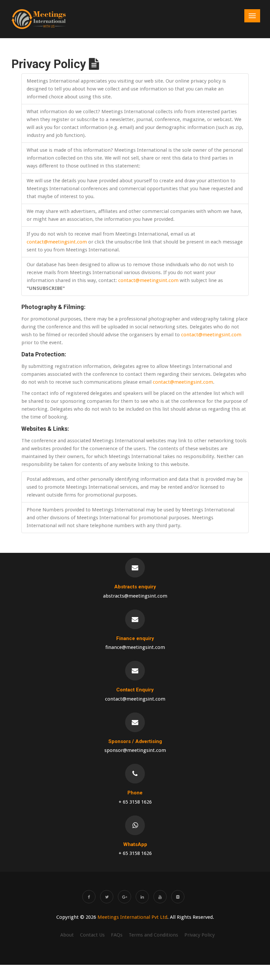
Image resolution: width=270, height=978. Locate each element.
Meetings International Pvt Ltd (132, 917)
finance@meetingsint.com (135, 647)
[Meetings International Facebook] (88, 896)
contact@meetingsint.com (57, 242)
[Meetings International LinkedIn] (142, 896)
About (67, 935)
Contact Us (92, 935)
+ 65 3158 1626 (135, 802)
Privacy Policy (199, 935)
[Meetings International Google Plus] (124, 896)
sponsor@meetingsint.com (135, 750)
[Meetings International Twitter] (106, 896)
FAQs (116, 935)
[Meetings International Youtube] (160, 896)
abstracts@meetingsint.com (135, 596)
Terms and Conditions (153, 935)
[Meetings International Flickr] (177, 896)
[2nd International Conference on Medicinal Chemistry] (39, 19)
